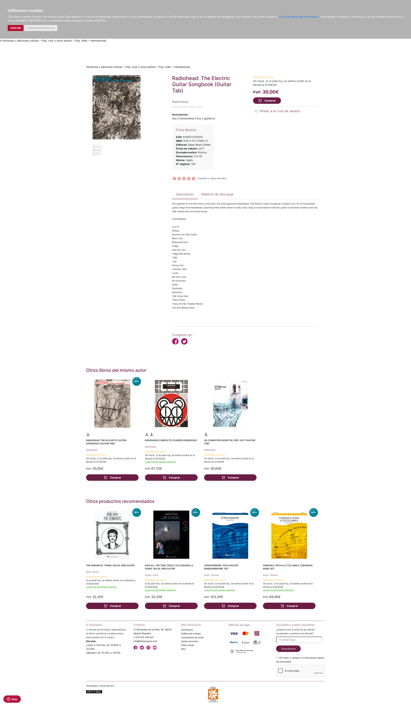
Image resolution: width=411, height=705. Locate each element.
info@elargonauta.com (145, 641)
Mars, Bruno (92, 571)
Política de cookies (191, 633)
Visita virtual (187, 645)
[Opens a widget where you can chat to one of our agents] (12, 699)
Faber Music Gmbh (199, 144)
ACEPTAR (15, 28)
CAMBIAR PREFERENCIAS (41, 28)
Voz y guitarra (205, 118)
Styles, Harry (151, 575)
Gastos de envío (189, 641)
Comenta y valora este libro (212, 178)
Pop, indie (81, 40)
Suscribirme (288, 648)
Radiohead (91, 450)
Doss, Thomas (211, 575)
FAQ (183, 649)
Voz (174, 118)
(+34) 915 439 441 (144, 637)
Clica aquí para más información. (299, 16)
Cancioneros (186, 118)
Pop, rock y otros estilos (57, 40)
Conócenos (187, 629)
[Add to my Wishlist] (256, 111)
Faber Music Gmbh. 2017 (187, 106)
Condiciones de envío (192, 637)
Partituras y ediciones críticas (20, 40)
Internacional (98, 40)
